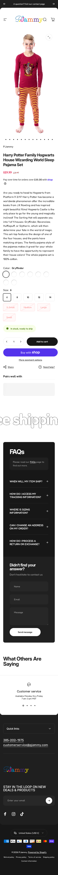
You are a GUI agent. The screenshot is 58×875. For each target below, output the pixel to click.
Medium (28, 307)
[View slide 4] (35, 706)
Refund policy (9, 857)
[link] (25, 745)
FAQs (33, 461)
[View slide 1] (23, 706)
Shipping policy (48, 857)
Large (44, 307)
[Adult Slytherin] (46, 274)
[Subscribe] (49, 800)
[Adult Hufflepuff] (6, 282)
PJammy (8, 146)
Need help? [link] (49, 367)
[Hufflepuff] (30, 274)
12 (39, 297)
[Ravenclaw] (22, 274)
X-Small (10, 307)
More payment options (30, 359)
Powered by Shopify (37, 852)
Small (9, 317)
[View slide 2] (27, 706)
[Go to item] (6, 139)
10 (28, 297)
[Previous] (4, 4)
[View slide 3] (31, 706)
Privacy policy (21, 857)
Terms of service (34, 857)
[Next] (53, 4)
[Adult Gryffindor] (38, 274)
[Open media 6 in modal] (49, 37)
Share (11, 367)
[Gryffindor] (6, 274)
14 (50, 297)
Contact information (29, 861)
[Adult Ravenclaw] (14, 282)
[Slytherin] (14, 274)
